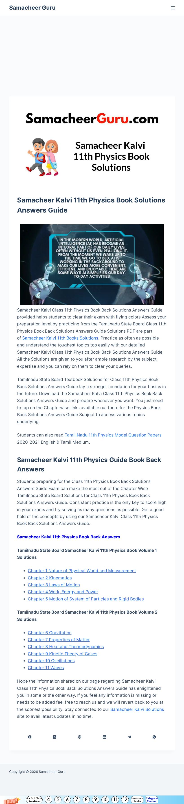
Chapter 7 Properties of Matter (59, 639)
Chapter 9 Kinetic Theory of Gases (62, 653)
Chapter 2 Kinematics (50, 577)
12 (125, 799)
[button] (92, 799)
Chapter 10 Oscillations (51, 660)
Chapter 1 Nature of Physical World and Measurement (82, 570)
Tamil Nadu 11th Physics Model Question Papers (113, 435)
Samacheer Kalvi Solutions (137, 709)
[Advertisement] (92, 49)
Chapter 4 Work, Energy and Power (63, 591)
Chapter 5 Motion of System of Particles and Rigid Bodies (86, 599)
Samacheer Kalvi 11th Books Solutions (60, 338)
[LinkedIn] (104, 737)
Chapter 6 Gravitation (50, 632)
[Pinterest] (79, 737)
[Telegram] (129, 737)
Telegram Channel (152, 799)
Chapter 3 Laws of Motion (54, 584)
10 (105, 799)
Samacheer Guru (32, 7)
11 (115, 799)
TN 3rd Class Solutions (34, 799)
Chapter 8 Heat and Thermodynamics (66, 646)
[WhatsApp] (154, 737)
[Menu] (173, 8)
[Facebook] (29, 737)
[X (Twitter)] (54, 737)
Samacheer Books (137, 799)
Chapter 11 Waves (46, 667)
